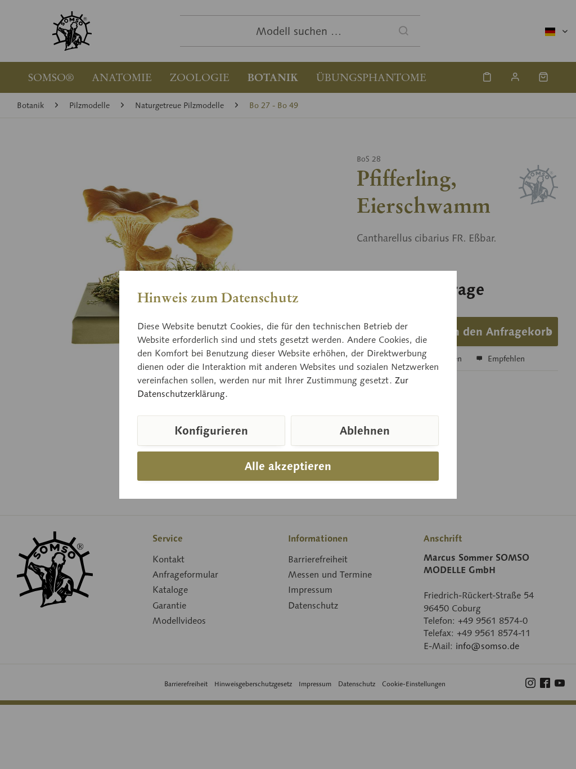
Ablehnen (365, 430)
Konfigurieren (211, 430)
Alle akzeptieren (288, 466)
